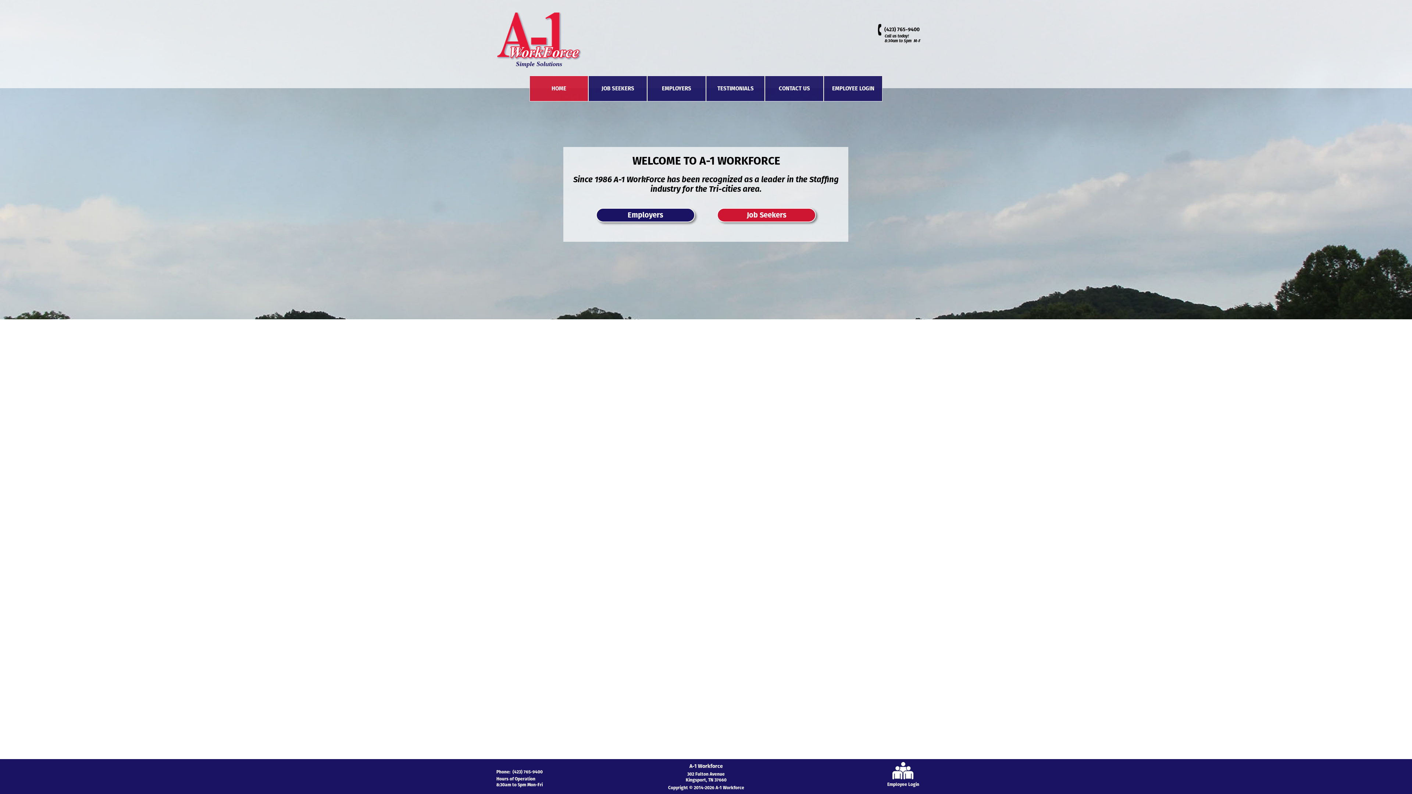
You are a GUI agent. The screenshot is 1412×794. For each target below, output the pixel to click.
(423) (890, 29)
